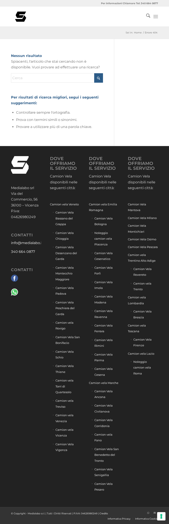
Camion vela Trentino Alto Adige (142, 257)
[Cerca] (146, 16)
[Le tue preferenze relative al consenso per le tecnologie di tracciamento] (161, 516)
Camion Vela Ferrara (103, 328)
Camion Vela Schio (64, 354)
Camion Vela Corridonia (103, 422)
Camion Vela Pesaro (103, 486)
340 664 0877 (23, 252)
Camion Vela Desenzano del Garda (66, 253)
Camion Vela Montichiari (137, 228)
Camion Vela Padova (64, 290)
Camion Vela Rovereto (142, 271)
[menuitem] (146, 16)
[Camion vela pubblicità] (21, 16)
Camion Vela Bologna (103, 221)
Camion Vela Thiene (64, 368)
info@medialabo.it (27, 243)
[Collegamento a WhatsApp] (148, 512)
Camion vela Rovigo (64, 325)
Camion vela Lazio (141, 353)
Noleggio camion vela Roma (142, 367)
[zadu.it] (141, 512)
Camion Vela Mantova (137, 207)
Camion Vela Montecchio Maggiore (64, 273)
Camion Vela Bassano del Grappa (64, 218)
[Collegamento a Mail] (154, 512)
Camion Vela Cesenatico (103, 256)
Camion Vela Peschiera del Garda (65, 308)
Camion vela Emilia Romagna (103, 207)
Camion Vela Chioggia (64, 235)
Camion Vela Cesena (103, 371)
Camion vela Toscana (137, 328)
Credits (103, 513)
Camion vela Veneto (64, 204)
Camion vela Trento (142, 286)
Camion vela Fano (103, 437)
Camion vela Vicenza (64, 432)
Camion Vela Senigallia (103, 472)
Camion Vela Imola (103, 285)
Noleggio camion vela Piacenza (103, 238)
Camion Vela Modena (103, 299)
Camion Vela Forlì (103, 270)
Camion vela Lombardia (137, 300)
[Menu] (155, 16)
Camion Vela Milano (142, 218)
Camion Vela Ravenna (103, 313)
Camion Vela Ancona (103, 394)
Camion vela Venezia (64, 418)
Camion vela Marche (103, 383)
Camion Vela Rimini (103, 342)
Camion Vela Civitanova (103, 408)
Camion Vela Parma (103, 357)
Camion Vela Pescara (143, 247)
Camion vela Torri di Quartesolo (64, 386)
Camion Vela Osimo (142, 239)
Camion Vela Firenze (142, 342)
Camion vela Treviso (64, 403)
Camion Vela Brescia (142, 314)
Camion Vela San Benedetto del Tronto (106, 454)
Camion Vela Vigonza (64, 447)
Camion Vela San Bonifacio (67, 340)
